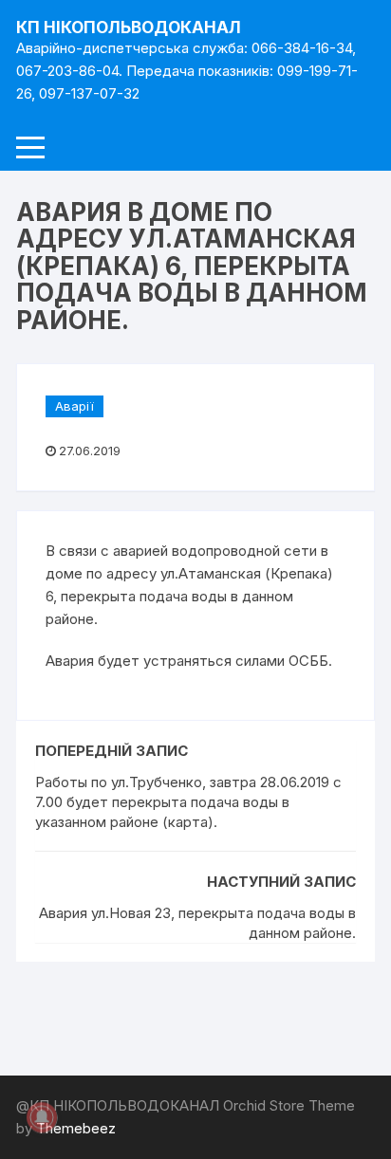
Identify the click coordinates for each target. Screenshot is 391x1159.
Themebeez (76, 1128)
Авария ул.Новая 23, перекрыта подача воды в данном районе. (197, 923)
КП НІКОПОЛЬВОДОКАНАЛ (128, 27)
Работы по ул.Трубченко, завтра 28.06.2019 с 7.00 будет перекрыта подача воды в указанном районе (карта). (188, 802)
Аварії (74, 406)
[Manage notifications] (42, 1117)
